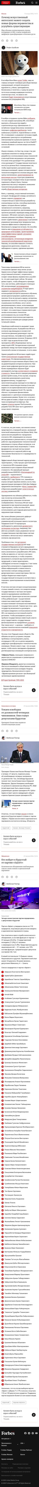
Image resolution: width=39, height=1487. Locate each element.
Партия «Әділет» (19, 1402)
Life (21, 1443)
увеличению (22, 220)
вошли (23, 814)
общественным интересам (17, 189)
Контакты (4, 1464)
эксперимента (14, 291)
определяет (18, 198)
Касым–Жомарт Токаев (21, 828)
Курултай (5, 828)
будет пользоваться (16, 97)
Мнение (3, 13)
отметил (11, 404)
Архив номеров (7, 1459)
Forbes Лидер (6, 1450)
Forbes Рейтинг (26, 1450)
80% (13, 343)
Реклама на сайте (7, 1468)
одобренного (15, 477)
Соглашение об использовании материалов (15, 1472)
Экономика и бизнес (6, 1444)
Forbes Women (6, 1454)
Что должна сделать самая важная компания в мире (23, 416)
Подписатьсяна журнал (6, 2)
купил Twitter (22, 80)
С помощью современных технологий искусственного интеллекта (19, 261)
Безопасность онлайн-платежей (11, 1475)
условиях (31, 623)
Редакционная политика (20, 1464)
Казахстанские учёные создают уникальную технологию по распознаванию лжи (25, 256)
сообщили (31, 118)
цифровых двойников (18, 130)
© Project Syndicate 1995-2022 (12, 680)
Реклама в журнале (24, 1468)
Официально (5, 856)
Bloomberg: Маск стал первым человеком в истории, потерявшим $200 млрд (25, 107)
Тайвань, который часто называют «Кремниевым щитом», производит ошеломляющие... (19, 421)
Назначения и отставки (8, 706)
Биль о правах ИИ (29, 486)
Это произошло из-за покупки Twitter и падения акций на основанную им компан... (19, 112)
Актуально (5, 1439)
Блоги (22, 1454)
